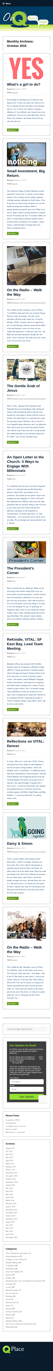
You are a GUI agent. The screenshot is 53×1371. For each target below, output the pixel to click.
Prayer (8, 1305)
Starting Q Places (12, 1321)
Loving (8, 1287)
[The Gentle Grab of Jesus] (26, 370)
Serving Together (12, 1311)
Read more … (13, 130)
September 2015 (11, 1219)
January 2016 (10, 1206)
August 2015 (10, 1222)
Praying (8, 1308)
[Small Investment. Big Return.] (26, 154)
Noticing (15, 92)
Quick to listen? (11, 1129)
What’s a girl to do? (23, 84)
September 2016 (11, 1182)
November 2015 (11, 1212)
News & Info (10, 1293)
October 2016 (11, 1179)
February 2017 (11, 1166)
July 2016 (9, 1188)
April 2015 (10, 1234)
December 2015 (11, 1209)
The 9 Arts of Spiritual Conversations (19, 1324)
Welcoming (10, 1327)
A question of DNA (13, 1120)
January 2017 (10, 1169)
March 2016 (10, 1200)
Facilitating (10, 1268)
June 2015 (9, 1228)
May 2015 (9, 1231)
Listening (9, 1284)
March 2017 (10, 1163)
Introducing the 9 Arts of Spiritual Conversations (29, 302)
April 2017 (10, 1160)
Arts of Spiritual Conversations (17, 1253)
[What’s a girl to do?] (26, 68)
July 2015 (9, 1225)
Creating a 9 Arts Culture (15, 1259)
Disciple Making (12, 1262)
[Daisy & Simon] (26, 827)
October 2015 (11, 1215)
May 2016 (9, 1194)
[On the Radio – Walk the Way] (26, 265)
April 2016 (10, 1197)
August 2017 (10, 1148)
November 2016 (11, 1176)
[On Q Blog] (26, 19)
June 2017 (9, 1154)
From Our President (13, 1271)
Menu (8, 3)
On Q (14, 479)
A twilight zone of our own (16, 1126)
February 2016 (11, 1203)
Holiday (8, 1278)
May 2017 (9, 1157)
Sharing (8, 1314)
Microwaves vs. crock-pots (15, 1132)
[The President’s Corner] (26, 552)
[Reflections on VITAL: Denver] (26, 729)
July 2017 (9, 1151)
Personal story (11, 1302)
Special (8, 1318)
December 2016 (11, 1172)
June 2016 (9, 1191)
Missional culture (12, 1290)
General (14, 960)
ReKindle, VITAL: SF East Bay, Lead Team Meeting (25, 644)
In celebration (11, 1123)
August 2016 (10, 1185)
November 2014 (11, 1237)
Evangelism (10, 1265)
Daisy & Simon (19, 844)
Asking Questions (12, 1256)
